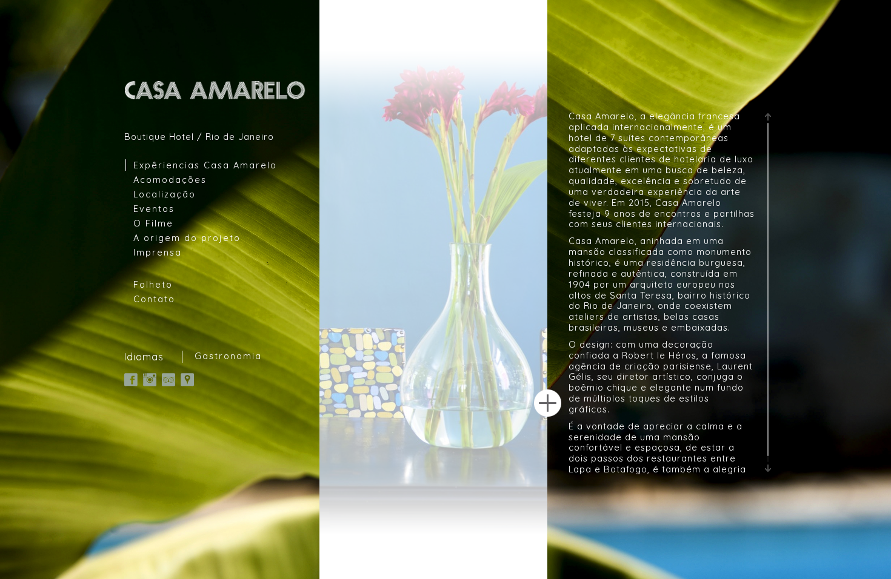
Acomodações (170, 179)
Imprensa (157, 252)
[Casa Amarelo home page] (215, 89)
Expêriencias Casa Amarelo (205, 165)
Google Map (187, 379)
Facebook (131, 379)
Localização (164, 194)
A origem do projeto (187, 237)
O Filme (153, 223)
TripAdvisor (168, 379)
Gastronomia (228, 356)
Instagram (149, 379)
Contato (154, 299)
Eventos (154, 208)
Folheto (153, 284)
